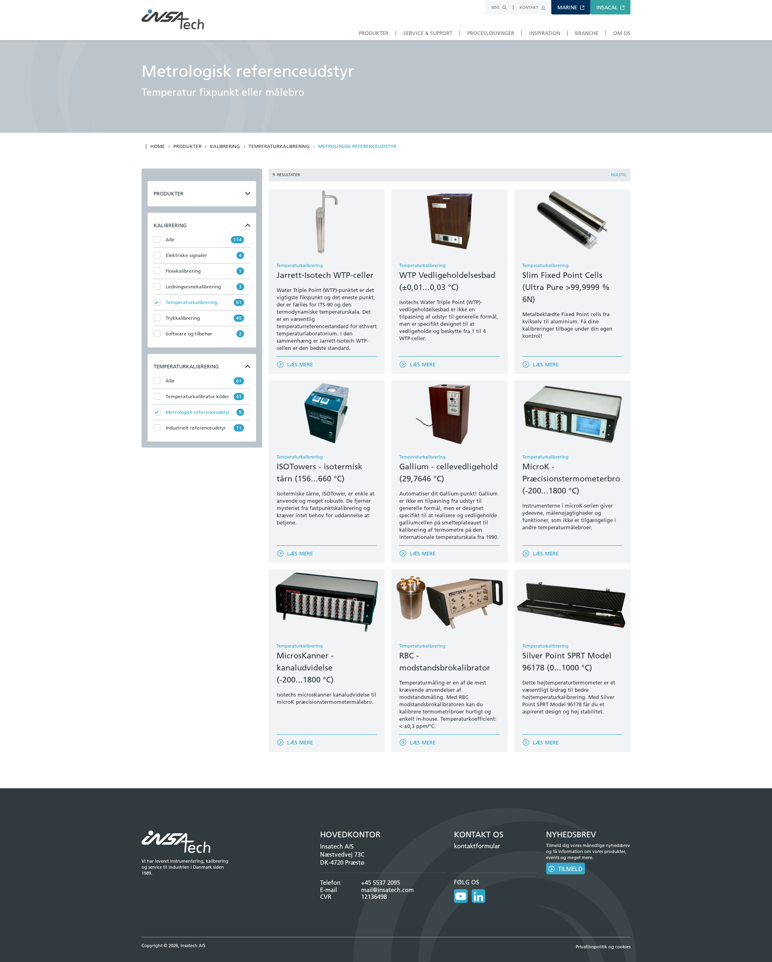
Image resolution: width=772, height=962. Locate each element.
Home (157, 146)
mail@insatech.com (387, 890)
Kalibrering (225, 146)
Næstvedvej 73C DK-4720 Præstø (342, 858)
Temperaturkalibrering (279, 146)
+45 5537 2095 (380, 882)
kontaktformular (477, 846)
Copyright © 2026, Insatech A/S (173, 945)
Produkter (187, 146)
